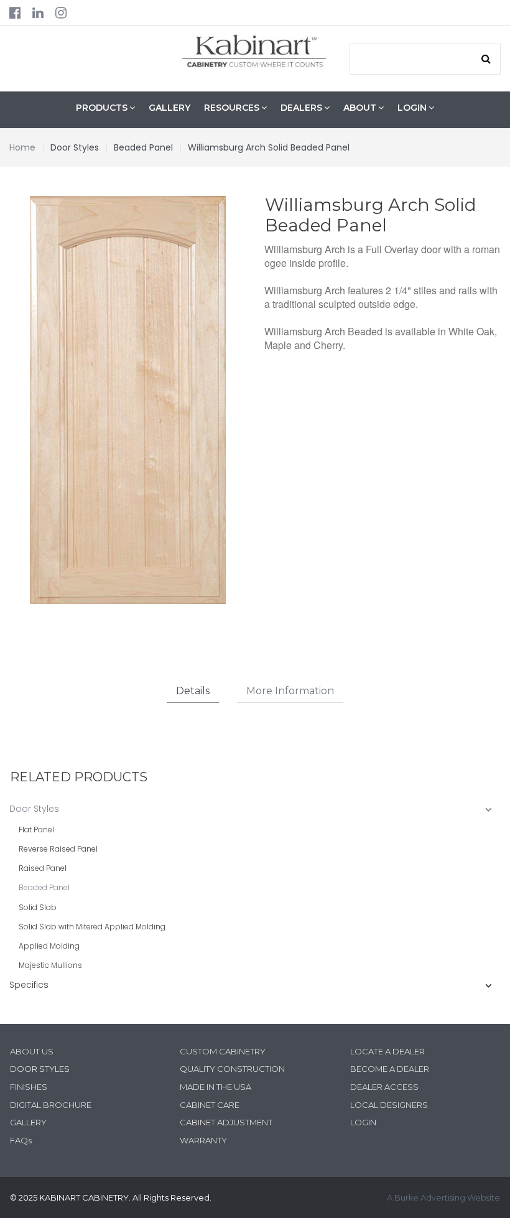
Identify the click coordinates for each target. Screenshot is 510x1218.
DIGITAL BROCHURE (50, 1105)
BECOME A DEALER (389, 1069)
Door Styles (74, 147)
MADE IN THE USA (215, 1087)
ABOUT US (31, 1051)
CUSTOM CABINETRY (223, 1051)
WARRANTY (203, 1140)
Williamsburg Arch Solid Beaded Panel (269, 147)
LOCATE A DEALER (387, 1051)
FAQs (21, 1140)
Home (22, 147)
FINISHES (28, 1087)
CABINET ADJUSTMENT (226, 1122)
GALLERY (169, 107)
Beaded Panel (143, 147)
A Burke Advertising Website (443, 1197)
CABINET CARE (209, 1105)
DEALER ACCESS (384, 1087)
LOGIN (363, 1122)
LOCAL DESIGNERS (389, 1105)
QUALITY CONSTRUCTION (232, 1069)
